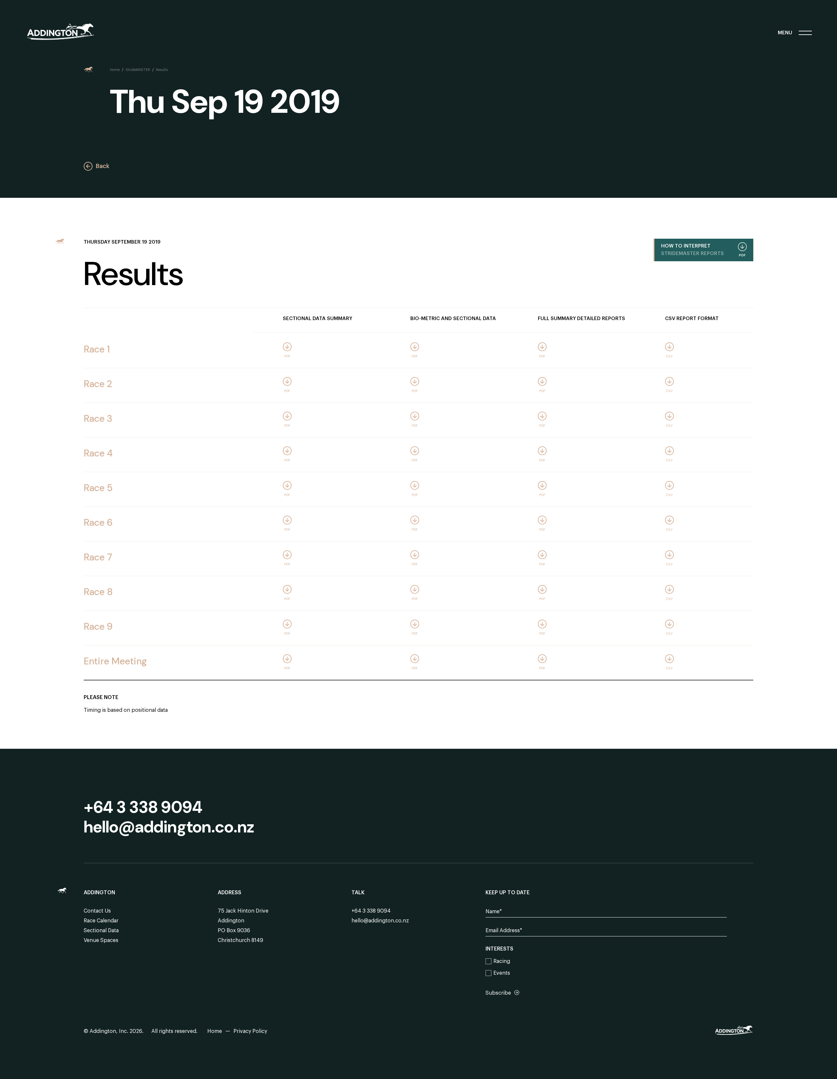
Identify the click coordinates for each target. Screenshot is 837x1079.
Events (501, 973)
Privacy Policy (250, 1031)
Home (115, 70)
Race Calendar (101, 920)
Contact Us (97, 911)
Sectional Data (101, 930)
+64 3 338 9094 (143, 807)
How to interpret (703, 250)
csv (669, 356)
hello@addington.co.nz (169, 827)
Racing (501, 961)
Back (102, 166)
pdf (287, 356)
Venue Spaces (101, 940)
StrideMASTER (138, 70)
